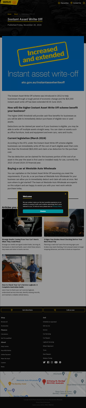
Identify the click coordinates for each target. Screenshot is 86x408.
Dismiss (43, 211)
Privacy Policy (57, 206)
